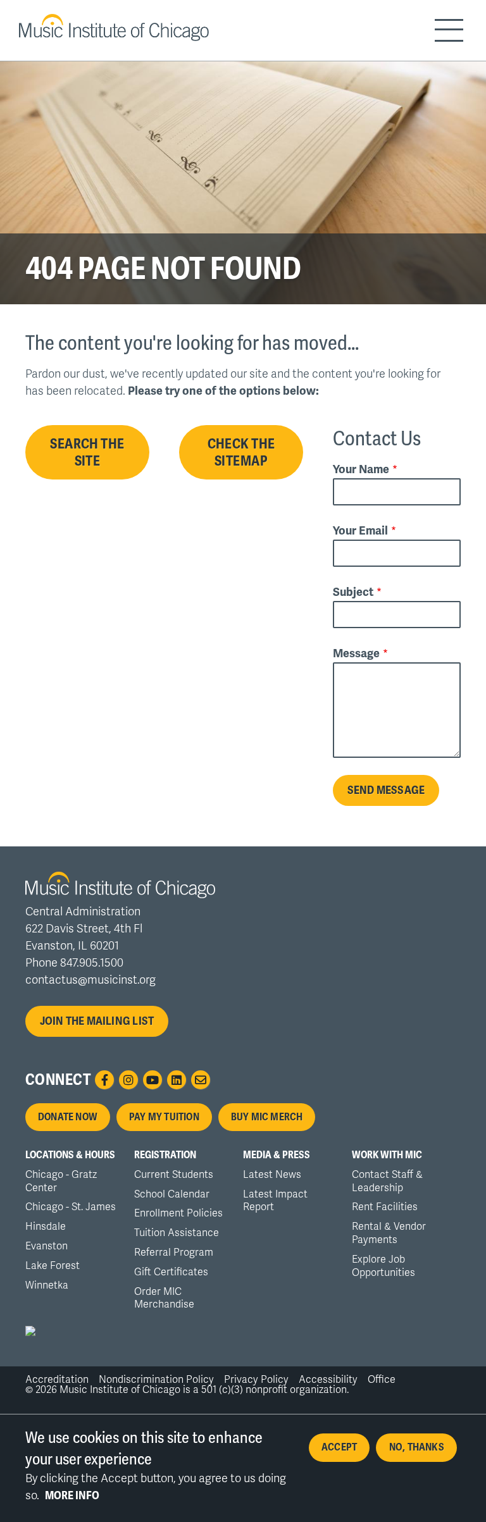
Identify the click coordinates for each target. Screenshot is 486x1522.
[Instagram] (128, 1079)
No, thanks (416, 1447)
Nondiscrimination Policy (156, 1379)
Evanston (46, 1246)
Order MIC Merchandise (164, 1298)
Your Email (360, 530)
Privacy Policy (256, 1379)
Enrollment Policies (178, 1213)
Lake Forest (52, 1265)
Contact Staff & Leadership (387, 1181)
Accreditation (57, 1379)
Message (356, 653)
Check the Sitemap (241, 452)
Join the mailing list (97, 1021)
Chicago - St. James (70, 1207)
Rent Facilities (385, 1207)
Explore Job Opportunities (383, 1266)
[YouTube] (152, 1079)
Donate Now (67, 1117)
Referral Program (173, 1252)
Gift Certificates (171, 1272)
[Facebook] (104, 1079)
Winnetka (46, 1285)
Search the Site (87, 452)
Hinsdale (45, 1226)
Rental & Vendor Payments (389, 1233)
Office (382, 1379)
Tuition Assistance (176, 1233)
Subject (353, 591)
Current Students (173, 1174)
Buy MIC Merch (267, 1117)
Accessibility (328, 1379)
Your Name (361, 469)
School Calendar (171, 1194)
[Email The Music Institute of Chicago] (200, 1079)
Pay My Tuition (164, 1117)
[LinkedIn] (176, 1079)
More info (72, 1495)
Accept (339, 1447)
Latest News (272, 1174)
